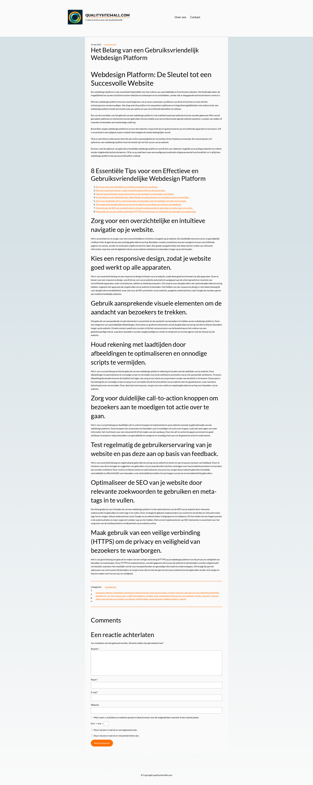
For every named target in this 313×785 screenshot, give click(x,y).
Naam (94, 679)
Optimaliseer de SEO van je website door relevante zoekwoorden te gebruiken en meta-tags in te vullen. (144, 208)
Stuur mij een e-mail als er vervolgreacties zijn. (115, 730)
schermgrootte (107, 599)
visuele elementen (156, 599)
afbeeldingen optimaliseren (123, 592)
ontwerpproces (176, 596)
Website (95, 705)
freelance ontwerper (176, 592)
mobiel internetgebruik (136, 596)
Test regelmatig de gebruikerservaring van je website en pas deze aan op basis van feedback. (138, 204)
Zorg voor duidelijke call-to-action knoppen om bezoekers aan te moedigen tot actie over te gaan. (141, 201)
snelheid (139, 599)
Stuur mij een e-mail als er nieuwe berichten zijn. (116, 735)
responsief (206, 596)
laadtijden (99, 596)
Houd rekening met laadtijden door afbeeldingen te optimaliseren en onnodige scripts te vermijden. (142, 197)
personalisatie (188, 596)
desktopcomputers (142, 592)
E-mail (94, 692)
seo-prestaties (118, 599)
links (112, 596)
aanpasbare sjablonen (104, 592)
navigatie (149, 596)
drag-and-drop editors (158, 592)
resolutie (197, 596)
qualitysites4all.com (107, 15)
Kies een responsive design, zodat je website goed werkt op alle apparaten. (131, 190)
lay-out (107, 596)
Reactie (95, 648)
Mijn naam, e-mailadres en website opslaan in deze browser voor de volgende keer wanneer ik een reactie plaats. (146, 717)
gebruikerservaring (191, 592)
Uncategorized (110, 587)
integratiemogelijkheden (209, 592)
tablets (145, 599)
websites (182, 599)
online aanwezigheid (161, 596)
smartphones (130, 599)
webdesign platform (171, 599)
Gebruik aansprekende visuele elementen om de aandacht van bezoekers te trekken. (135, 194)
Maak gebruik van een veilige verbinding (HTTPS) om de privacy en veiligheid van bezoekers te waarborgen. (146, 211)
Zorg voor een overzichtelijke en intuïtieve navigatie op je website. (127, 186)
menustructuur (121, 596)
